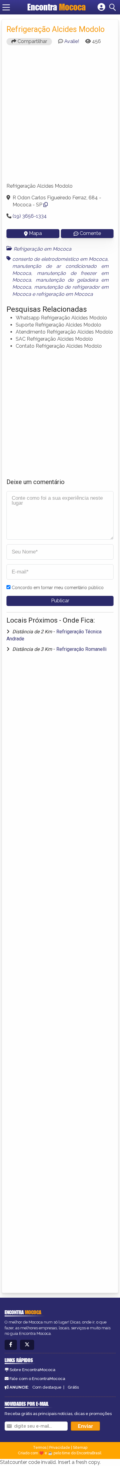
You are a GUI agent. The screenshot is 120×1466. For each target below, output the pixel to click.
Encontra (56, 7)
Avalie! (71, 41)
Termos (39, 1447)
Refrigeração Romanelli (81, 649)
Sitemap (80, 1447)
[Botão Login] (101, 7)
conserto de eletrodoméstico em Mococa (59, 259)
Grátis (73, 1387)
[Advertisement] (60, 117)
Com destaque (47, 1387)
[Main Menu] (6, 7)
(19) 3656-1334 (30, 216)
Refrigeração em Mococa (42, 249)
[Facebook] (11, 1345)
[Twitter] (27, 1345)
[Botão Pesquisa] (113, 7)
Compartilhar (31, 41)
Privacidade (59, 1447)
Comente (90, 233)
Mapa (35, 233)
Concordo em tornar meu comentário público (58, 587)
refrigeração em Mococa (64, 294)
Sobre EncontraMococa (32, 1369)
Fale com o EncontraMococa (37, 1378)
